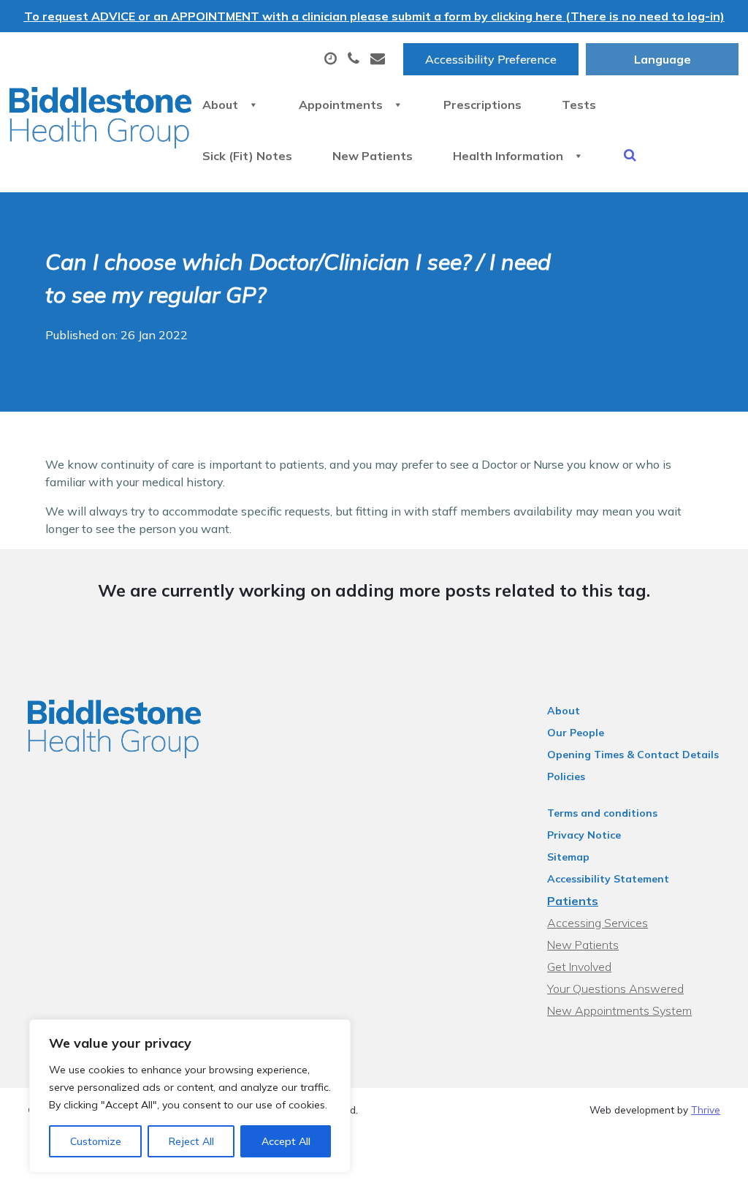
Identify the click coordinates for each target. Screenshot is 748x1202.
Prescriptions (482, 104)
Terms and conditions (602, 813)
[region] (190, 1096)
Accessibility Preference (491, 59)
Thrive (705, 1109)
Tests (579, 104)
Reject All (191, 1141)
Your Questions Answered (615, 988)
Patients (572, 900)
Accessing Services (597, 922)
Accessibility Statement (608, 878)
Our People (575, 732)
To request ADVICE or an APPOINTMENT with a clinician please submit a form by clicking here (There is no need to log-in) (374, 16)
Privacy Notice (584, 835)
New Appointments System (619, 1010)
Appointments (341, 104)
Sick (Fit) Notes (247, 155)
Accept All (286, 1141)
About (220, 104)
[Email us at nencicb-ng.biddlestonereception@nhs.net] (379, 59)
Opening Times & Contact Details (633, 754)
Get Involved (579, 966)
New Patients (372, 155)
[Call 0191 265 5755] (355, 59)
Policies (566, 776)
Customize (95, 1141)
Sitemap (568, 856)
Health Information (508, 155)
